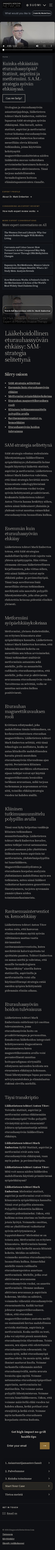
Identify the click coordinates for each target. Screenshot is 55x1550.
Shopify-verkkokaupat (13, 1543)
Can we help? (14, 98)
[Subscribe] (45, 1445)
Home (5, 57)
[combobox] (27, 13)
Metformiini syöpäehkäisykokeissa (30, 396)
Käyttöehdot (8, 1538)
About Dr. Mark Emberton (17, 196)
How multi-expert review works (20, 211)
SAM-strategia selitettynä (24, 383)
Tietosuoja (7, 1534)
